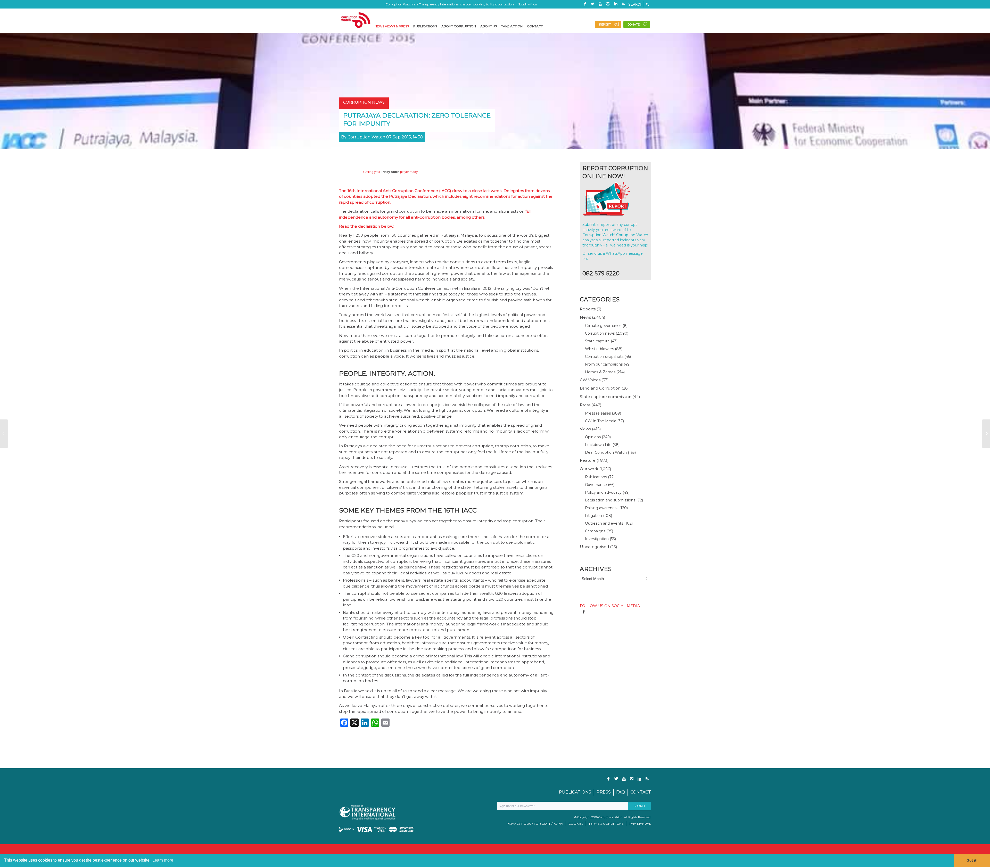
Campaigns (595, 531)
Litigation (593, 515)
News (585, 317)
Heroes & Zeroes (600, 372)
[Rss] (623, 4)
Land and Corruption (600, 388)
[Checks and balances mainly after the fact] (4, 433)
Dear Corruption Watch (606, 452)
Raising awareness (601, 508)
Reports (588, 309)
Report (605, 24)
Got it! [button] (972, 860)
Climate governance (603, 325)
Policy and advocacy (603, 492)
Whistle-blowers (599, 348)
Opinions (593, 437)
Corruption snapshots (604, 356)
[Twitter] (592, 4)
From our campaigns (604, 364)
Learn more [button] (162, 860)
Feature (588, 460)
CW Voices (590, 379)
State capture (597, 341)
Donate (634, 24)
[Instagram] (608, 4)
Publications (596, 477)
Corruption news (600, 333)
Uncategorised (594, 546)
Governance (596, 484)
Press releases (598, 413)
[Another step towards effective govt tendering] (986, 433)
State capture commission (605, 396)
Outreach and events (604, 523)
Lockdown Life (598, 444)
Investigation (597, 538)
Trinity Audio (390, 172)
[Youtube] (600, 4)
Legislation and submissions (610, 500)
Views (585, 428)
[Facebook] (585, 4)
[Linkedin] (616, 4)
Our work (589, 468)
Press (585, 404)
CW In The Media (600, 421)
